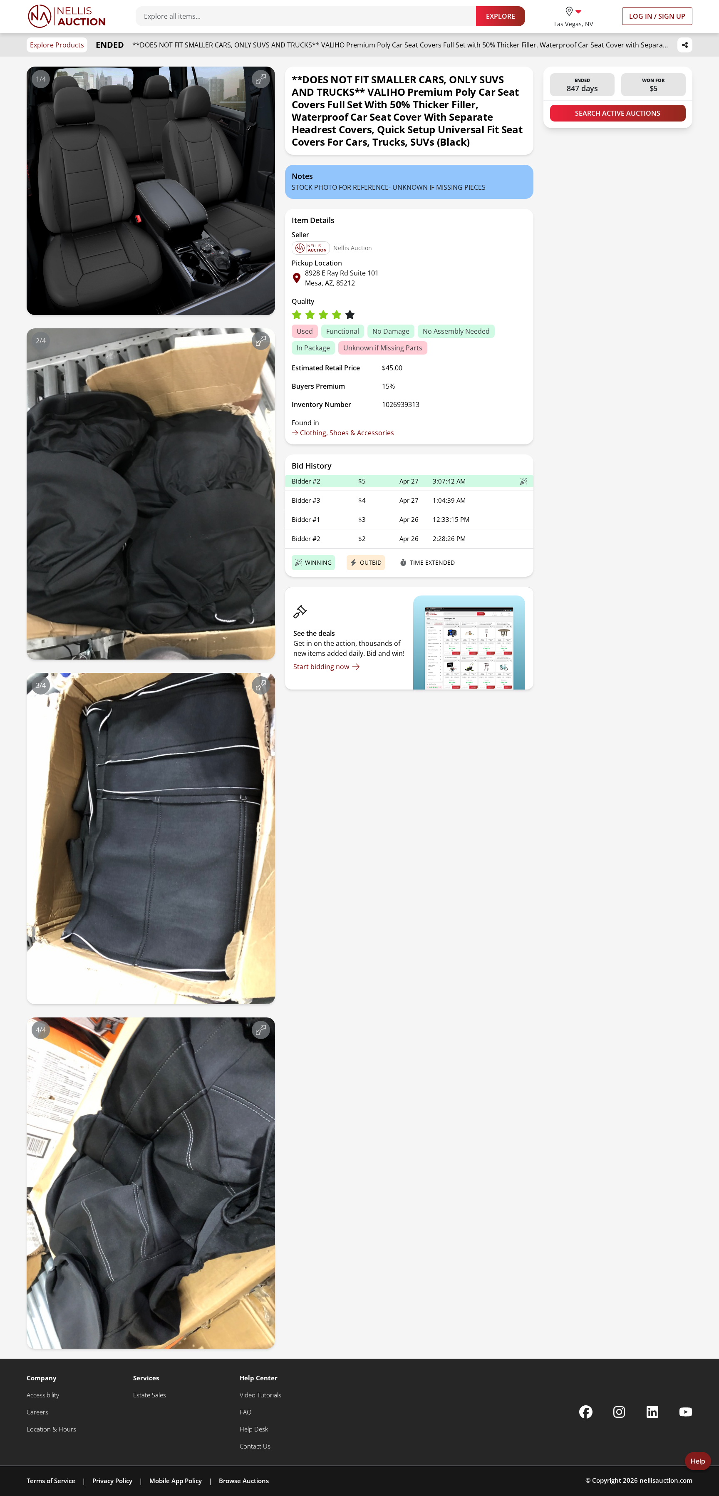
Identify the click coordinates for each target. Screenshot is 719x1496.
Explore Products (57, 45)
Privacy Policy (112, 1480)
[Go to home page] (67, 16)
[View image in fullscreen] (261, 79)
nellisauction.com (666, 1480)
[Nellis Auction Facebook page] (586, 1412)
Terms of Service (51, 1480)
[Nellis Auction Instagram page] (619, 1412)
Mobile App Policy (175, 1480)
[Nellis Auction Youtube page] (685, 1412)
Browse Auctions (244, 1480)
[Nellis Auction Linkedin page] (652, 1412)
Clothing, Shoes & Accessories (347, 432)
